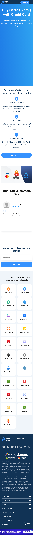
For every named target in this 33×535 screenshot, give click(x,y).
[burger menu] (31, 2)
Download (25, 2)
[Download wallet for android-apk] (10, 458)
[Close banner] (31, 530)
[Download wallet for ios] (22, 454)
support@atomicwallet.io (21, 438)
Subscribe (16, 264)
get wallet (16, 155)
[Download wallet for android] (10, 454)
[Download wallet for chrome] (22, 458)
